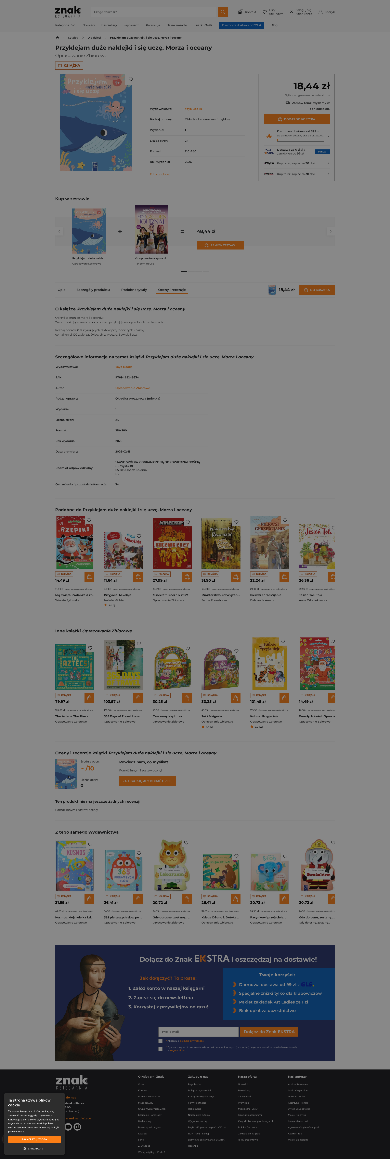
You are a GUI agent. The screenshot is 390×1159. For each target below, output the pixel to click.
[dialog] (34, 1124)
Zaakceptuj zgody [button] (34, 1139)
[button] (34, 1148)
